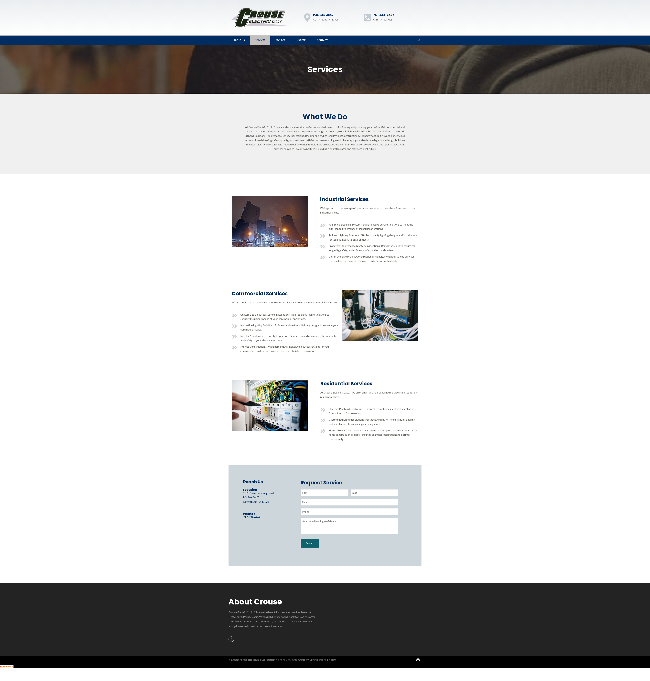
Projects (281, 40)
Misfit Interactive (322, 660)
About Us (239, 40)
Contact (322, 40)
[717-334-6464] (367, 17)
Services (260, 40)
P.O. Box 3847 (323, 15)
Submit (309, 543)
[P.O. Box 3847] (307, 17)
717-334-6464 (384, 15)
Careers (301, 40)
